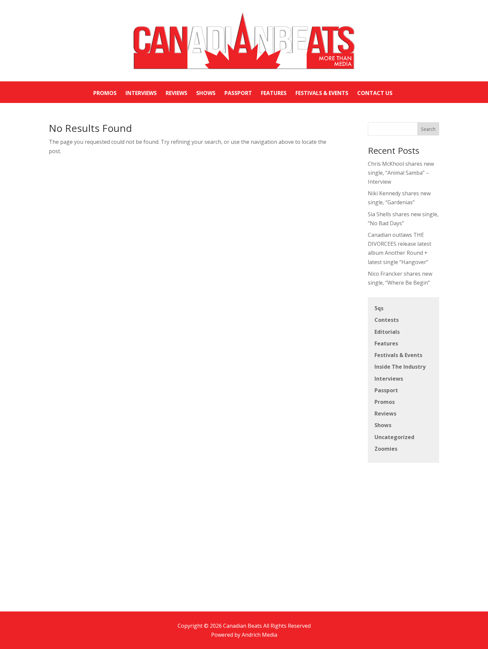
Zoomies (385, 448)
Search (428, 129)
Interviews (388, 378)
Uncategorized (394, 437)
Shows (382, 425)
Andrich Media (259, 634)
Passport (386, 390)
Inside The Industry (400, 366)
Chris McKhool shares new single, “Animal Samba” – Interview (401, 172)
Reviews (385, 413)
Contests (386, 320)
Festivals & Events (398, 355)
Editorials (387, 331)
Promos (384, 402)
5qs (378, 308)
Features (386, 343)
